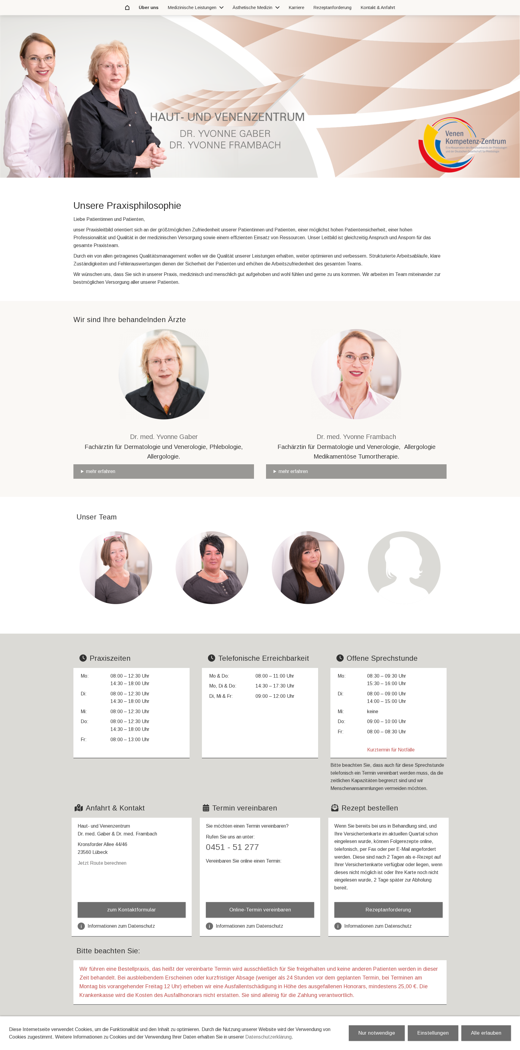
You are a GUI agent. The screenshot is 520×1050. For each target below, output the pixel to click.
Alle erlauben (486, 1033)
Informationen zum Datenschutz (118, 926)
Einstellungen (433, 1033)
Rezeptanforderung (388, 910)
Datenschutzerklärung (268, 1036)
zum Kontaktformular (131, 910)
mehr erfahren (100, 471)
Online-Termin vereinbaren (260, 910)
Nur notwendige (376, 1033)
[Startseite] (127, 7)
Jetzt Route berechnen (102, 863)
